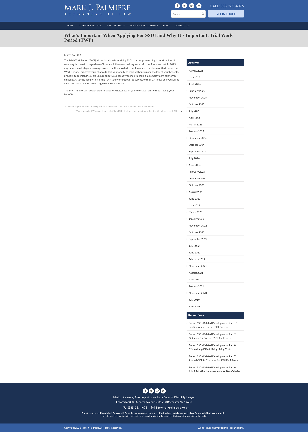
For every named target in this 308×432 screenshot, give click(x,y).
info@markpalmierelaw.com (172, 407)
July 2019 (194, 299)
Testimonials (116, 25)
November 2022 (198, 225)
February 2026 (197, 90)
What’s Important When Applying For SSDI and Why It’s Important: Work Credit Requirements (111, 106)
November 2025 (198, 97)
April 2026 (195, 84)
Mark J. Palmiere (90, 427)
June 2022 (194, 252)
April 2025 (195, 117)
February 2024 (197, 171)
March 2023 (195, 212)
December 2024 (197, 137)
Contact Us (182, 25)
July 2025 (194, 110)
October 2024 (196, 144)
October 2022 (196, 232)
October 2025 (196, 104)
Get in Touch (226, 14)
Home (70, 25)
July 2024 (194, 158)
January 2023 (196, 218)
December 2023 (197, 178)
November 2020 (198, 292)
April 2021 (195, 279)
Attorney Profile (90, 25)
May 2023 (194, 205)
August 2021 (196, 272)
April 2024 (195, 164)
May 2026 (194, 77)
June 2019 (194, 306)
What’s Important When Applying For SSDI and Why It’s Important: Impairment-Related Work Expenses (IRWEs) (127, 111)
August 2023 (196, 191)
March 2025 (195, 124)
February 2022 (197, 259)
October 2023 (196, 185)
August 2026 (196, 70)
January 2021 (196, 286)
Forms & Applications (144, 25)
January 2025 (196, 131)
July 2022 (194, 245)
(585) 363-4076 (137, 407)
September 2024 (198, 151)
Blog (166, 25)
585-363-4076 (232, 6)
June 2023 (194, 198)
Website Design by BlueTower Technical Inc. (221, 427)
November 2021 (198, 265)
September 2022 (198, 238)
